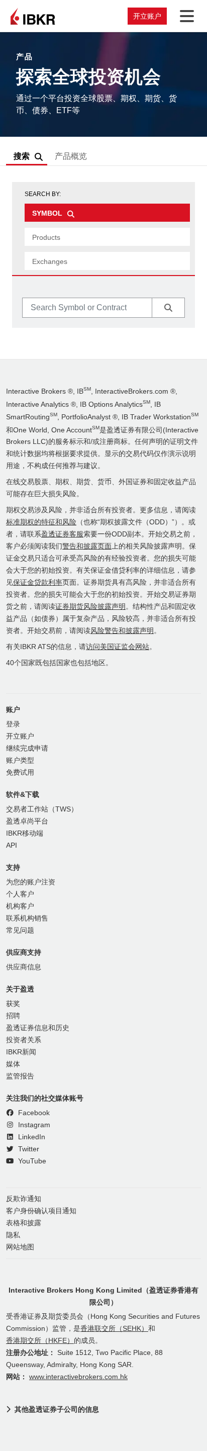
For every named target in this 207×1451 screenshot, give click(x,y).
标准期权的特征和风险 (41, 522)
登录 (13, 724)
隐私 (13, 1235)
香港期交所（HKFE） (40, 1340)
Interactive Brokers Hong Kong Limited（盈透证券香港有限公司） (103, 1296)
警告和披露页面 (87, 546)
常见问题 (20, 930)
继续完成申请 (27, 748)
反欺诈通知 (23, 1199)
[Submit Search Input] (168, 308)
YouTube (31, 1161)
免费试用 (20, 772)
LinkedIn (30, 1137)
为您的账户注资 (30, 882)
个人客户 (20, 894)
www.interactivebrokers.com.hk (78, 1377)
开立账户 (147, 16)
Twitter (27, 1149)
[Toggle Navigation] (185, 16)
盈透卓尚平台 (27, 821)
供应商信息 (23, 967)
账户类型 (20, 760)
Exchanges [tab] (49, 261)
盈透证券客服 (62, 534)
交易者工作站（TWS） (42, 809)
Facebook (33, 1113)
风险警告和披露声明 (122, 630)
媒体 (13, 1064)
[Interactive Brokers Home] (32, 16)
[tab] (107, 213)
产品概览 (71, 156)
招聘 (13, 1016)
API (11, 845)
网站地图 (20, 1247)
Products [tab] (46, 237)
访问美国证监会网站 (117, 647)
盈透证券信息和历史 (37, 1028)
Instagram (33, 1125)
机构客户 (20, 906)
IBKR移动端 (24, 833)
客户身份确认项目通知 (41, 1211)
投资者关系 (23, 1040)
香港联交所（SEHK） (114, 1328)
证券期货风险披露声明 (90, 606)
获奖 (13, 1004)
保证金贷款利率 (37, 582)
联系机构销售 (27, 918)
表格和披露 (23, 1223)
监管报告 (20, 1076)
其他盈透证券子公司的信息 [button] (57, 1409)
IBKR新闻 (21, 1052)
